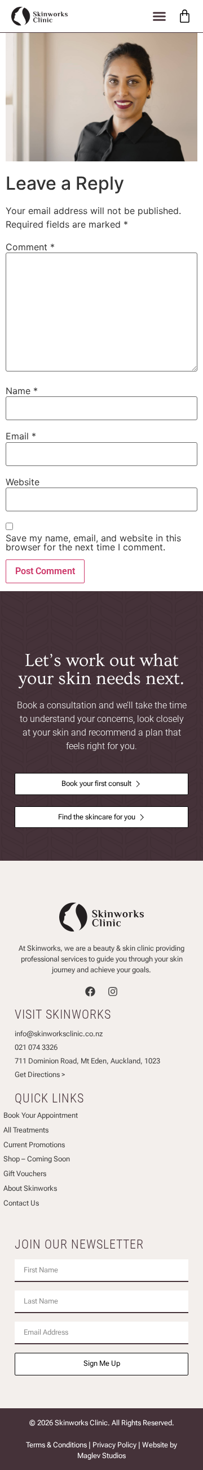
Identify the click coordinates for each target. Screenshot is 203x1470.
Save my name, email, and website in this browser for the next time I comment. (93, 542)
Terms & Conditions (56, 1445)
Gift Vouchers (24, 1173)
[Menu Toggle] (159, 16)
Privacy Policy (114, 1445)
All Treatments (25, 1130)
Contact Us (21, 1203)
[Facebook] (90, 991)
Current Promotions (34, 1144)
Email (21, 436)
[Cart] (185, 16)
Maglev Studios (101, 1455)
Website (22, 481)
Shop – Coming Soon (36, 1159)
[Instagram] (113, 991)
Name (22, 390)
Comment (30, 246)
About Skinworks (30, 1188)
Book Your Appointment (40, 1115)
